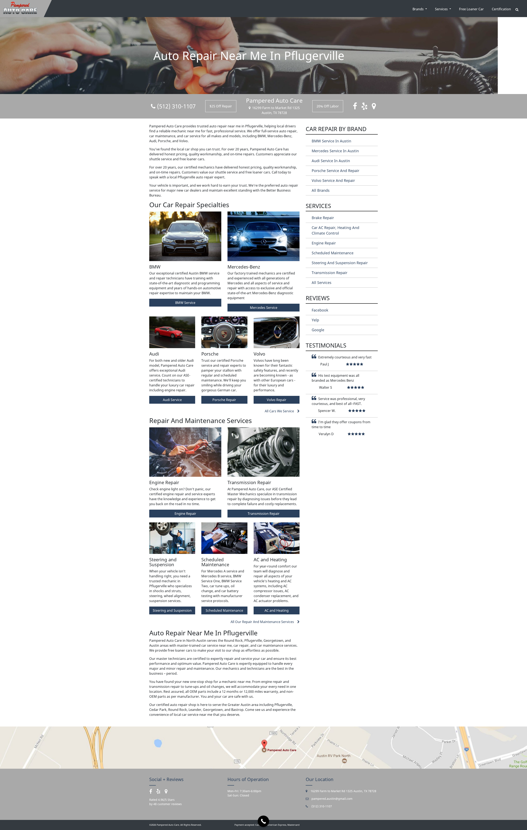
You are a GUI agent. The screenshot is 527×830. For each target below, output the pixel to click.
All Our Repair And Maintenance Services (262, 622)
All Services (321, 282)
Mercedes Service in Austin (335, 150)
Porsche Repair (224, 400)
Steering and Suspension (172, 610)
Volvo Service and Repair (333, 180)
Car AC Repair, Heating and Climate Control (335, 230)
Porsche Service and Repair (335, 170)
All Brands (321, 190)
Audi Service (172, 400)
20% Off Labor (328, 106)
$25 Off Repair (221, 106)
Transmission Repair (264, 513)
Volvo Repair (276, 400)
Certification (501, 9)
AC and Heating (277, 610)
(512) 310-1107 (176, 106)
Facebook (320, 310)
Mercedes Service (263, 307)
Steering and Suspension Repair (340, 262)
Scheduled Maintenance (224, 610)
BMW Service (185, 302)
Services (442, 9)
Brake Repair (323, 217)
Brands (418, 9)
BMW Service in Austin (331, 140)
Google (318, 329)
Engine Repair (185, 513)
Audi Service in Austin (331, 160)
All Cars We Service (279, 411)
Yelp (315, 319)
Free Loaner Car (471, 9)
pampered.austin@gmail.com (331, 799)
